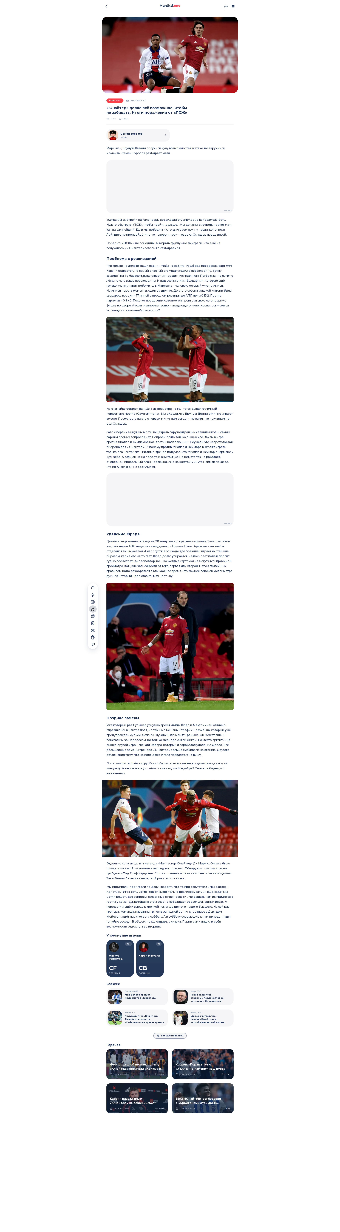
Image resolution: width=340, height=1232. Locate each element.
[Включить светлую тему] (226, 6)
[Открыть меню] (233, 6)
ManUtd (170, 6)
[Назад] (106, 6)
